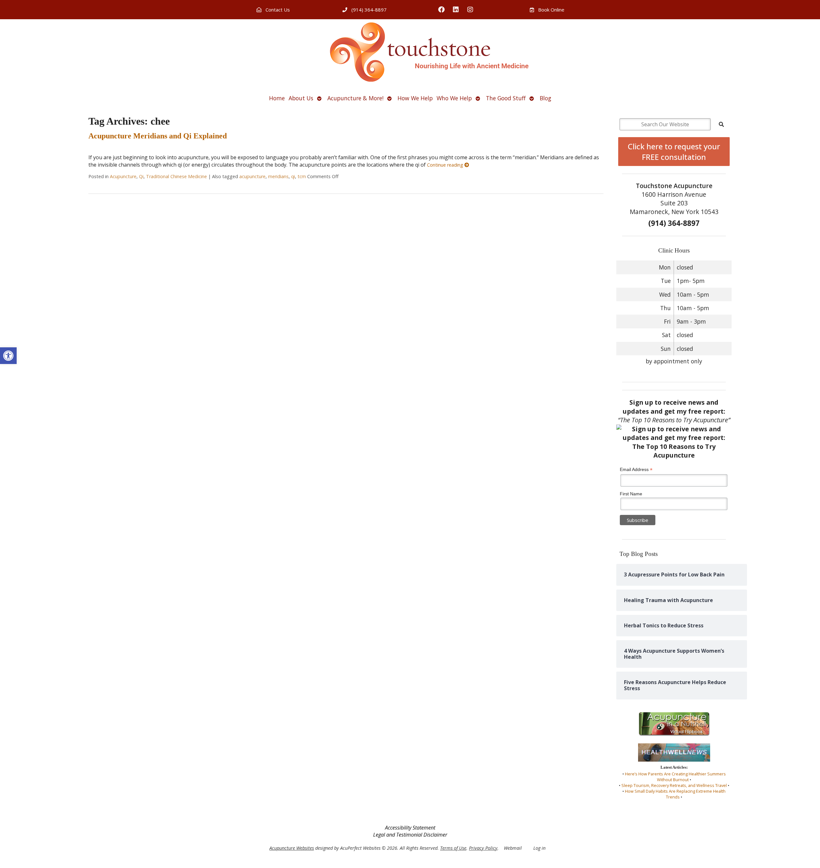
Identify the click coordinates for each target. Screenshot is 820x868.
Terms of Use (453, 848)
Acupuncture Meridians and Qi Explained (157, 136)
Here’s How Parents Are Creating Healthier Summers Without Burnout (675, 776)
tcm (302, 176)
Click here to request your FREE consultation (674, 151)
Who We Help (454, 98)
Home (277, 98)
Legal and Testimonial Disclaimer (410, 834)
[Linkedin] (455, 9)
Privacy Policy (483, 848)
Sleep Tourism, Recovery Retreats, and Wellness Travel (674, 785)
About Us (301, 98)
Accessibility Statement (410, 827)
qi (293, 176)
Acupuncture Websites (291, 848)
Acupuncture (123, 176)
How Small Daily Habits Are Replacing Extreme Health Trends (675, 794)
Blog (545, 98)
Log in (539, 848)
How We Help (415, 98)
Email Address (636, 470)
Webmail (513, 848)
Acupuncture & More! (355, 98)
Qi (141, 176)
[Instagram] (470, 9)
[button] (8, 355)
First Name (631, 493)
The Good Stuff (506, 98)
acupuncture (252, 176)
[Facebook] (441, 9)
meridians (278, 176)
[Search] (721, 124)
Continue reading (445, 165)
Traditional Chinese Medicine (176, 176)
